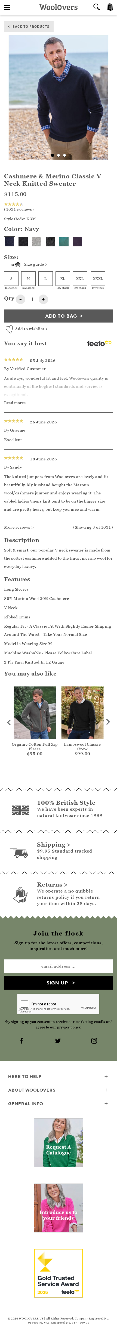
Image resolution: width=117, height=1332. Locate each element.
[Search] (96, 7)
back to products (31, 26)
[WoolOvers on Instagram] (95, 1041)
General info (25, 1104)
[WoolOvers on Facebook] (22, 1041)
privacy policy (68, 1027)
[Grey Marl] (36, 241)
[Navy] (9, 241)
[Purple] (77, 241)
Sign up (57, 982)
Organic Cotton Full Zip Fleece (35, 746)
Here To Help (25, 1076)
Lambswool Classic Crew (82, 746)
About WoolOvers (32, 1090)
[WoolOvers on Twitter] (58, 1041)
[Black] (23, 241)
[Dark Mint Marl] (64, 241)
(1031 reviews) (19, 209)
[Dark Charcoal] (50, 241)
